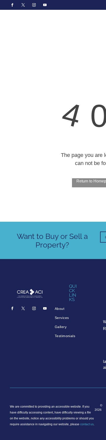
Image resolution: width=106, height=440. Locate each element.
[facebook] (12, 5)
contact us (87, 424)
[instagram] (34, 5)
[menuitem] (73, 308)
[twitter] (23, 5)
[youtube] (44, 5)
